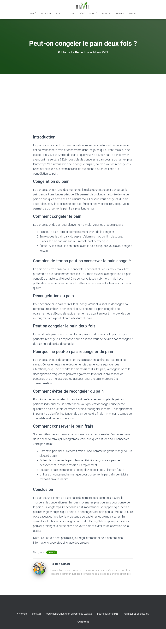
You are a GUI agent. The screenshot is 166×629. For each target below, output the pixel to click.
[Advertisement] (83, 98)
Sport (72, 14)
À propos (22, 614)
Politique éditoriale (107, 614)
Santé (33, 14)
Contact (36, 614)
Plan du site (83, 622)
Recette (60, 14)
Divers (132, 14)
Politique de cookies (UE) (136, 614)
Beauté (93, 14)
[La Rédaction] (39, 568)
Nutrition (46, 14)
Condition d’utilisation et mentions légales (69, 614)
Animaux (120, 14)
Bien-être (106, 14)
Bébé (82, 14)
